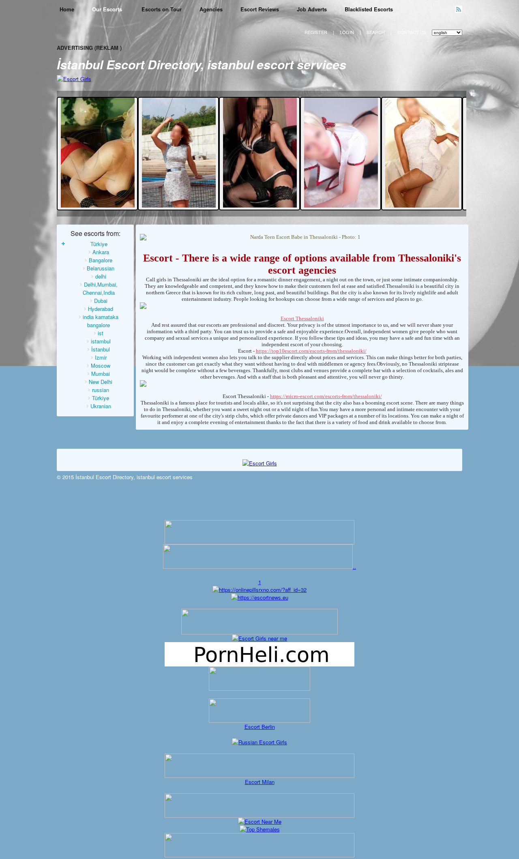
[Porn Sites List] (259, 664)
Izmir (101, 357)
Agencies (211, 9)
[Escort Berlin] (259, 710)
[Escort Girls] (74, 79)
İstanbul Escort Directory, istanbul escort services (201, 64)
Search (376, 32)
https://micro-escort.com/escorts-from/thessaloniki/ (326, 396)
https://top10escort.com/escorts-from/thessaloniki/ (311, 351)
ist (100, 333)
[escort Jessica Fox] (98, 205)
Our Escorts (108, 9)
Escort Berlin (259, 726)
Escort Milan (260, 782)
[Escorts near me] (259, 638)
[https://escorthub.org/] (259, 678)
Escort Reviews (259, 9)
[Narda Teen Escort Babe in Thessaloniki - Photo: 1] (302, 237)
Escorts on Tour (162, 9)
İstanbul (100, 349)
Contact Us (411, 32)
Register (316, 32)
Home (67, 9)
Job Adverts (312, 9)
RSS (458, 9)
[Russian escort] (259, 742)
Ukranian (100, 406)
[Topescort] (259, 815)
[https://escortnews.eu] (259, 597)
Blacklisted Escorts (369, 9)
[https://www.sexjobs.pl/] (259, 542)
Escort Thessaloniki (302, 318)
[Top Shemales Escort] (260, 829)
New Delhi (100, 382)
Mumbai (100, 373)
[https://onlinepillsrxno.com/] (259, 589)
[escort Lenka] (422, 205)
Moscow (100, 365)
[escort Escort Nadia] (341, 205)
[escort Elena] (260, 205)
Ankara (100, 252)
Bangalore (100, 260)
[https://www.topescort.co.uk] (258, 566)
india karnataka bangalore (100, 321)
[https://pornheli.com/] (259, 632)
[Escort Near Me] (259, 821)
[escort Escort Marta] (179, 205)
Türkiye (98, 244)
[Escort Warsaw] (259, 855)
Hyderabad (100, 309)
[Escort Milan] (259, 776)
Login (347, 32)
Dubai (100, 300)
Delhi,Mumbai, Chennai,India (100, 288)
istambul (101, 341)
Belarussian (100, 268)
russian (100, 390)
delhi (100, 276)
